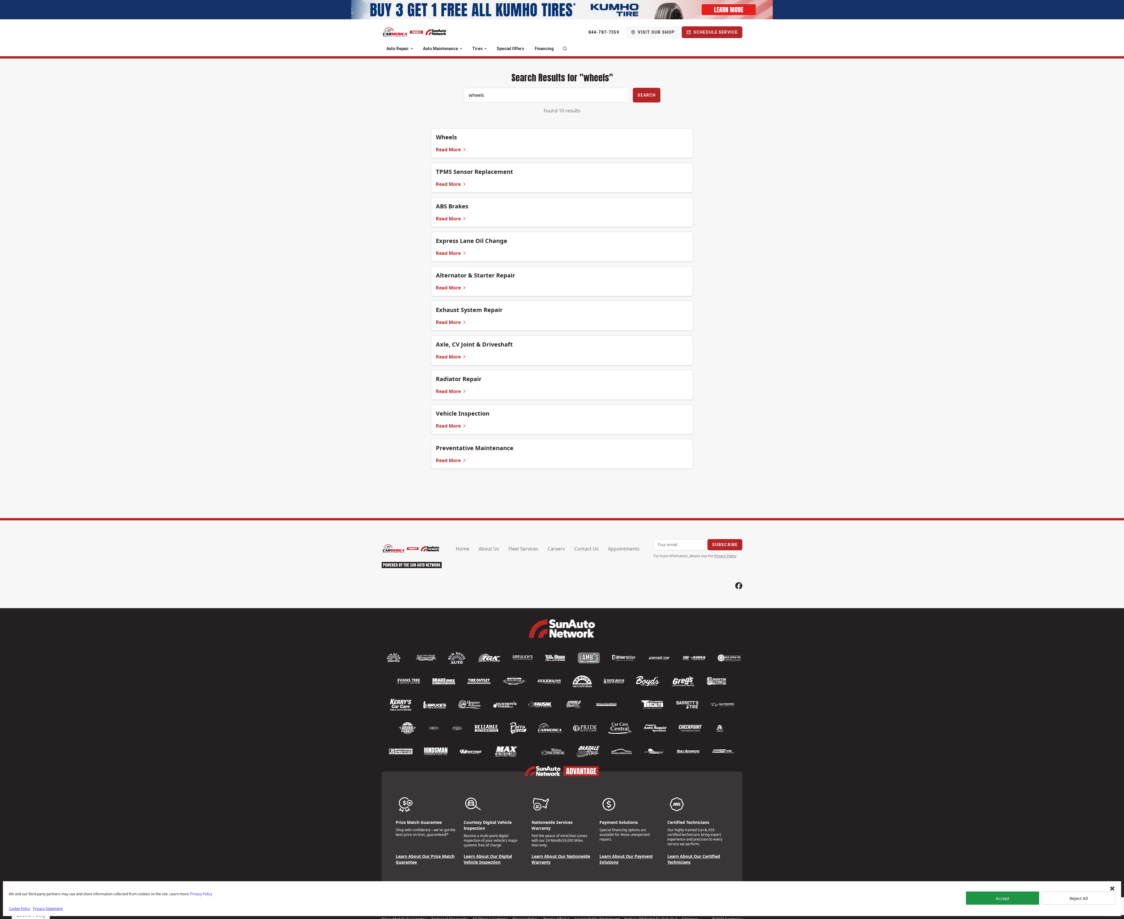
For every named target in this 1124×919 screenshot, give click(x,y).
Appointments (624, 549)
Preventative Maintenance (474, 448)
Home (462, 549)
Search (647, 95)
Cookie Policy (19, 908)
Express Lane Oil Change (471, 241)
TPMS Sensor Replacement (474, 172)
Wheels (446, 137)
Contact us (586, 549)
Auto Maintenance (440, 48)
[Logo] (414, 32)
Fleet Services (523, 549)
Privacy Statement (48, 908)
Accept (1002, 898)
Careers (556, 549)
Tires (477, 48)
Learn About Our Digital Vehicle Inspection (488, 859)
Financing (544, 48)
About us (489, 549)
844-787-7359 (603, 32)
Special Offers (510, 48)
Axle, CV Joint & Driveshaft (474, 344)
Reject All (1079, 898)
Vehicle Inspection (462, 413)
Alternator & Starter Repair (475, 275)
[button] (1112, 888)
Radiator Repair (459, 379)
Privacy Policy (201, 893)
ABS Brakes (452, 206)
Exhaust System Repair (469, 310)
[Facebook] (738, 585)
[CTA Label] (562, 9)
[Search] (565, 48)
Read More (448, 149)
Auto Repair (397, 48)
